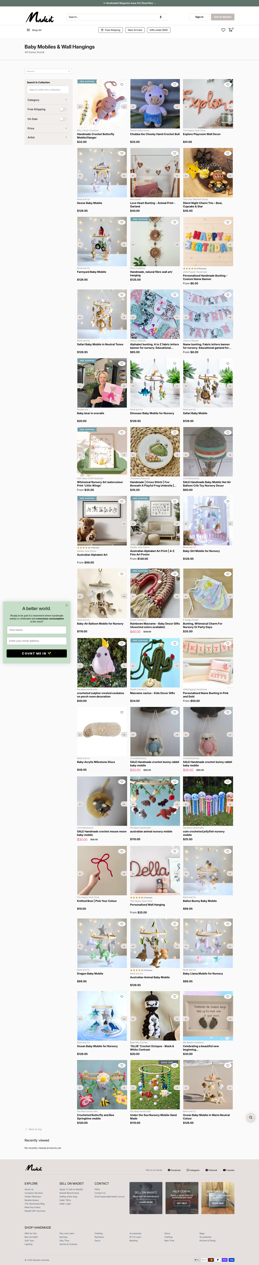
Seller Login (65, 1203)
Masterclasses (32, 1200)
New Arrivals (135, 29)
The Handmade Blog (35, 1203)
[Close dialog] (66, 605)
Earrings (63, 1237)
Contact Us (100, 1193)
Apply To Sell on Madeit (71, 1189)
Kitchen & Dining (207, 1240)
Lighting (29, 1244)
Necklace (99, 1237)
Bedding (134, 1240)
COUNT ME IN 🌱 (37, 653)
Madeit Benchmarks (69, 1193)
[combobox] (118, 17)
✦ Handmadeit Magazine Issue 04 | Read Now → (129, 3)
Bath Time (169, 1240)
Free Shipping (112, 29)
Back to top (34, 1129)
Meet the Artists (32, 1207)
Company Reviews (34, 1193)
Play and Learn (67, 1233)
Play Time (64, 1240)
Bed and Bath (31, 1237)
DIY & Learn (135, 1237)
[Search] (172, 17)
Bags (201, 1233)
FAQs (97, 1189)
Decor (167, 1233)
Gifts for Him (31, 1233)
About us (29, 1189)
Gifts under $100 (159, 29)
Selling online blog (68, 1196)
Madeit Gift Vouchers (35, 1211)
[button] (160, 17)
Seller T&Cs (65, 1200)
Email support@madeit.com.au (110, 1196)
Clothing (99, 1233)
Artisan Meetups (33, 1196)
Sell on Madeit (222, 16)
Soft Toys (29, 1240)
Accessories (135, 1233)
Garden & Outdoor (68, 1244)
